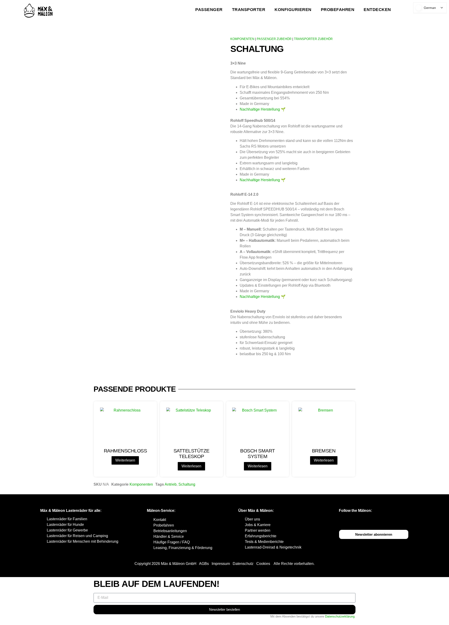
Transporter (248, 9)
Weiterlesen (125, 460)
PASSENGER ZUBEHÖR (274, 39)
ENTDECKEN (377, 9)
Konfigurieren (293, 9)
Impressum (221, 564)
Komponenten (141, 484)
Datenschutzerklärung (340, 616)
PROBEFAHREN (338, 9)
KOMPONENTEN (242, 39)
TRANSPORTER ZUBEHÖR (313, 39)
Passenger (209, 9)
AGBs (204, 564)
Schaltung (186, 484)
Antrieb (171, 484)
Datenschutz (243, 564)
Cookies (263, 564)
